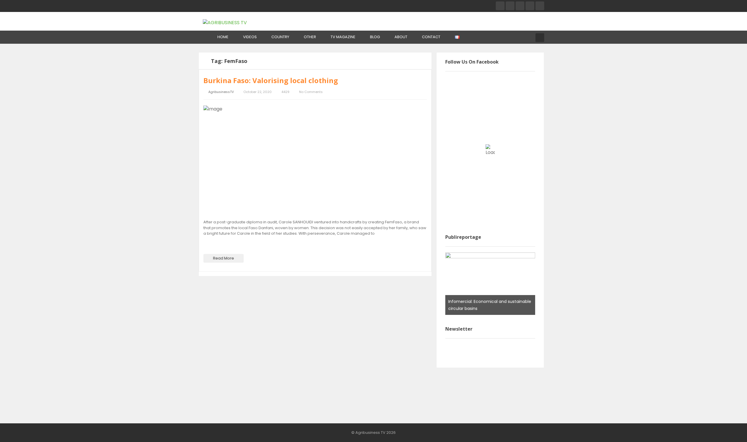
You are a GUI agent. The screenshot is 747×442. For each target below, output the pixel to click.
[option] (490, 283)
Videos (250, 37)
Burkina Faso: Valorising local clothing (270, 80)
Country (280, 37)
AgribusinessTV (221, 92)
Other (310, 37)
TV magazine (343, 37)
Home (222, 37)
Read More (223, 258)
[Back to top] (728, 429)
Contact (431, 37)
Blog (375, 37)
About (401, 37)
